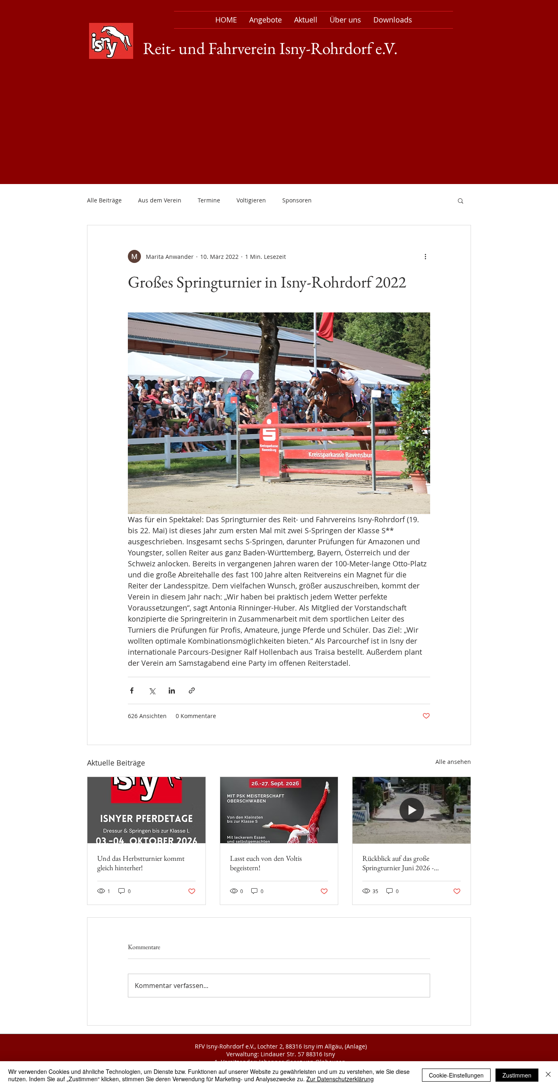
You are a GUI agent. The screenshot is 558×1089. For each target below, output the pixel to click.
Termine (209, 200)
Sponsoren (297, 200)
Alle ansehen (453, 762)
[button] (460, 200)
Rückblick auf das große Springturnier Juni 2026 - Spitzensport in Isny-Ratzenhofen (410, 862)
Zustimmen (516, 1075)
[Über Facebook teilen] (132, 690)
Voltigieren (251, 200)
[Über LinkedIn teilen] (172, 690)
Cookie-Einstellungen (456, 1075)
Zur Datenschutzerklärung (340, 1079)
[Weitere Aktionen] (425, 256)
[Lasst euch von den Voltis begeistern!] (279, 810)
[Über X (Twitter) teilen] (152, 690)
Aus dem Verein (159, 200)
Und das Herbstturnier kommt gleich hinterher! (141, 862)
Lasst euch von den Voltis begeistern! (266, 862)
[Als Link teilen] (192, 690)
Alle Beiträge (104, 200)
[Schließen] (548, 1075)
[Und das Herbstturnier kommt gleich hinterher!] (146, 810)
